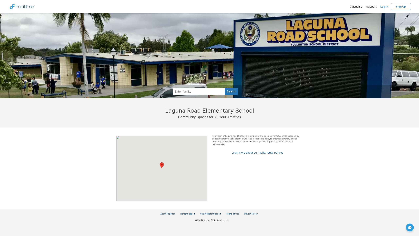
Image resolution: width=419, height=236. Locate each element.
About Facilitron (167, 214)
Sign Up (401, 6)
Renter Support (187, 214)
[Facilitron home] (22, 6)
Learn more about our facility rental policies (257, 152)
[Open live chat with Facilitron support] (410, 227)
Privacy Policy (251, 214)
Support (371, 6)
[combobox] (199, 91)
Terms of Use (232, 214)
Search (231, 91)
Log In (384, 6)
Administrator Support (210, 214)
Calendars (356, 6)
